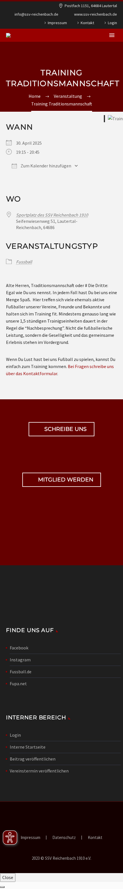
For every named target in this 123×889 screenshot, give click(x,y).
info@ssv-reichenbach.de (36, 14)
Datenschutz (64, 838)
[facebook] (52, 531)
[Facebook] (11, 24)
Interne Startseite (27, 747)
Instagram (20, 659)
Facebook (19, 648)
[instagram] (71, 531)
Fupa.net (18, 683)
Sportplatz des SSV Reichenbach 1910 (52, 215)
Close (7, 877)
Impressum (57, 22)
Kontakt (87, 22)
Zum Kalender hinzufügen (45, 166)
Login (112, 22)
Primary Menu (112, 35)
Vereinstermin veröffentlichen (39, 771)
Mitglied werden (61, 479)
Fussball (24, 262)
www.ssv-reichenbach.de (95, 14)
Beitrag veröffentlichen (32, 759)
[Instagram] (19, 24)
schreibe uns (61, 429)
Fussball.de (20, 671)
